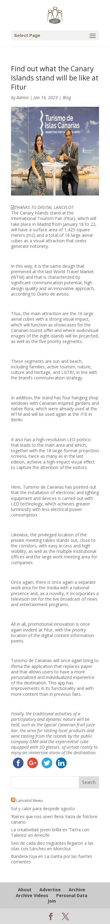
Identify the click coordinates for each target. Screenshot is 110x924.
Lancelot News (29, 800)
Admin (22, 97)
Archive (77, 889)
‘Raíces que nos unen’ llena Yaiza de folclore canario (54, 819)
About (24, 889)
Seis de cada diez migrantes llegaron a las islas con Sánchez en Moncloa (52, 845)
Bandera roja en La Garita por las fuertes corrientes (51, 859)
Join (52, 901)
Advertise (50, 889)
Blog (67, 97)
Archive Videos (32, 895)
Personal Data (71, 895)
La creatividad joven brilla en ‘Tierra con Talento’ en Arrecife (50, 832)
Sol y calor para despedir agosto (43, 808)
